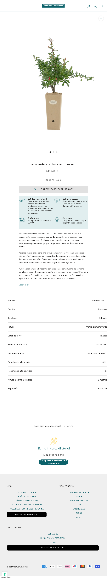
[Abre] (6, 6)
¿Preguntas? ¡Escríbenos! (56, 189)
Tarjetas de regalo (79, 501)
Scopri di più (24, 285)
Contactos (79, 517)
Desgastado (53, 180)
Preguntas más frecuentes (52, 538)
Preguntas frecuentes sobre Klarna (27, 509)
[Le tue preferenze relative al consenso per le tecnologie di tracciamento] (5, 574)
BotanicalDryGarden (79, 492)
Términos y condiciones (27, 501)
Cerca (53, 542)
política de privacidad (27, 492)
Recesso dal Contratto (26, 514)
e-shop (79, 496)
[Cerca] (95, 5)
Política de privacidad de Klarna (27, 505)
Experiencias (79, 509)
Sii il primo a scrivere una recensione (53, 461)
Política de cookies (27, 496)
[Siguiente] (62, 152)
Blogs (79, 513)
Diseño (79, 505)
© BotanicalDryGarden (17, 567)
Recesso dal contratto (52, 548)
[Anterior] (44, 152)
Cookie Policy (6, 577)
